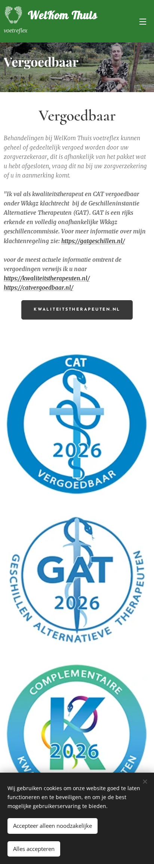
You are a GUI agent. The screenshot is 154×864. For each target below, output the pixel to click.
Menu (142, 21)
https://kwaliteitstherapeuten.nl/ (47, 278)
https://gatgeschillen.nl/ (93, 241)
